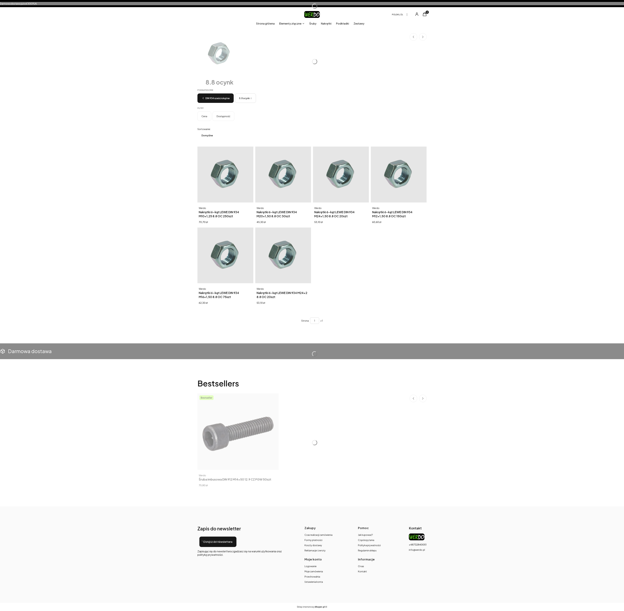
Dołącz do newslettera (217, 541)
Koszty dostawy (313, 545)
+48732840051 (418, 544)
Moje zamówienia (314, 571)
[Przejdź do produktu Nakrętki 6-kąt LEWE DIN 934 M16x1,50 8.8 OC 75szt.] (225, 255)
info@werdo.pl (417, 549)
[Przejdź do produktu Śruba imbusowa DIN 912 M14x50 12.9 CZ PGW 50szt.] (238, 431)
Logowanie (311, 566)
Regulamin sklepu (367, 550)
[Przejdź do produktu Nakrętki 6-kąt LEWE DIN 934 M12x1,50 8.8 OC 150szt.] (399, 174)
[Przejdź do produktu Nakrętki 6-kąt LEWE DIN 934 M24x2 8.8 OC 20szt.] (283, 255)
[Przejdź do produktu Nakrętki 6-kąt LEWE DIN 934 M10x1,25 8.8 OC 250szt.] (225, 174)
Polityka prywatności (369, 545)
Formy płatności (313, 540)
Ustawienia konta (314, 581)
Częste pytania (366, 540)
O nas (361, 566)
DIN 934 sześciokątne (217, 98)
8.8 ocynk (245, 98)
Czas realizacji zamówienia (318, 534)
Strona (305, 320)
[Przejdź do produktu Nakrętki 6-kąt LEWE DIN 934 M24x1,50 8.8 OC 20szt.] (341, 174)
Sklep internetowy (311, 607)
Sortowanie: (204, 129)
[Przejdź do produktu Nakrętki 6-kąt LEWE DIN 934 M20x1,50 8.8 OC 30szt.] (283, 174)
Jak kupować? (365, 534)
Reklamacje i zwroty (315, 550)
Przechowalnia (312, 576)
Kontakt (362, 571)
